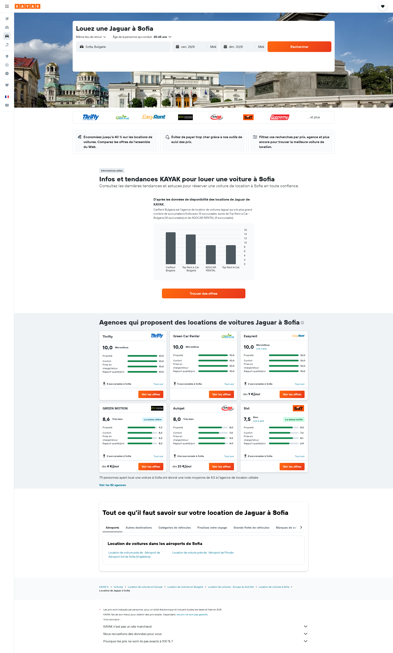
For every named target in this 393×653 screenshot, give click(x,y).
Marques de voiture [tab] (289, 527)
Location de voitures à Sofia (274, 586)
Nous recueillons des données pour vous (132, 634)
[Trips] (7, 85)
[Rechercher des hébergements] (7, 27)
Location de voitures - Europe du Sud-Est (231, 586)
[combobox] (91, 37)
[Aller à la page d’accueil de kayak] (27, 6)
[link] (203, 293)
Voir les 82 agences (112, 485)
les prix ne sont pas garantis (192, 614)
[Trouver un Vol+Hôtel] (7, 45)
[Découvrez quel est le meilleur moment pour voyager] (7, 73)
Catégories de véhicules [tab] (174, 527)
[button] (6, 6)
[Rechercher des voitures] (7, 36)
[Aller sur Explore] (7, 56)
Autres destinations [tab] (139, 527)
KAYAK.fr (104, 586)
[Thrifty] (157, 336)
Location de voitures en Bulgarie (185, 586)
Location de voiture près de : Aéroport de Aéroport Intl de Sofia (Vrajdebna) (134, 554)
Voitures (118, 586)
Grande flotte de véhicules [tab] (251, 527)
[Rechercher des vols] (7, 19)
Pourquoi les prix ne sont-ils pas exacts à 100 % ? (138, 641)
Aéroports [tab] (112, 527)
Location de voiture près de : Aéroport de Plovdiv (203, 552)
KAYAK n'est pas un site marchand (127, 626)
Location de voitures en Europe (145, 586)
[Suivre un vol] (7, 65)
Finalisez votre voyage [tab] (212, 527)
